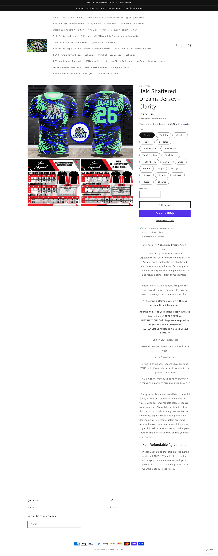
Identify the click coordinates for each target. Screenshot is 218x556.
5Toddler (147, 141)
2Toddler (147, 135)
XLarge (174, 168)
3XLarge (162, 175)
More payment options (165, 220)
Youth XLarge (149, 161)
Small (181, 161)
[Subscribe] (77, 524)
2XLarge (147, 175)
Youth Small (170, 148)
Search (30, 507)
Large (161, 168)
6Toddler (163, 141)
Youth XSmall (149, 148)
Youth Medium (150, 155)
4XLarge (178, 175)
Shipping (143, 119)
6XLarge (162, 181)
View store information (153, 236)
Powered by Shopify (116, 549)
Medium (147, 168)
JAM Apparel (104, 549)
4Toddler (180, 135)
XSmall (166, 161)
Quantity (143, 188)
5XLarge (147, 181)
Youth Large (171, 155)
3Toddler (163, 135)
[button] (176, 45)
